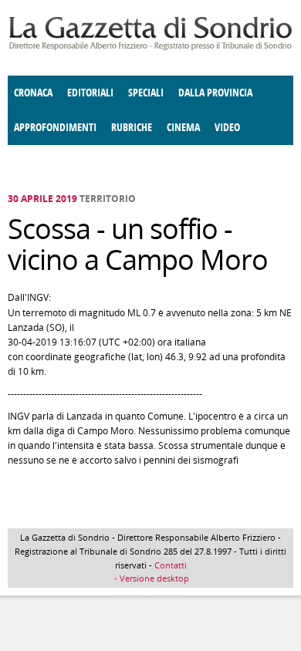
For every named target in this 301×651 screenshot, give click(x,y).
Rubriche (131, 127)
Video (227, 127)
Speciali (146, 93)
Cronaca (33, 93)
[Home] (150, 47)
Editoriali (90, 93)
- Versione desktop (150, 578)
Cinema (183, 127)
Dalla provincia (215, 93)
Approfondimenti (55, 127)
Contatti (170, 565)
